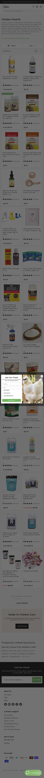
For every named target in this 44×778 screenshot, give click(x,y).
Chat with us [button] (35, 773)
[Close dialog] (41, 376)
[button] (33, 773)
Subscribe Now (11, 400)
